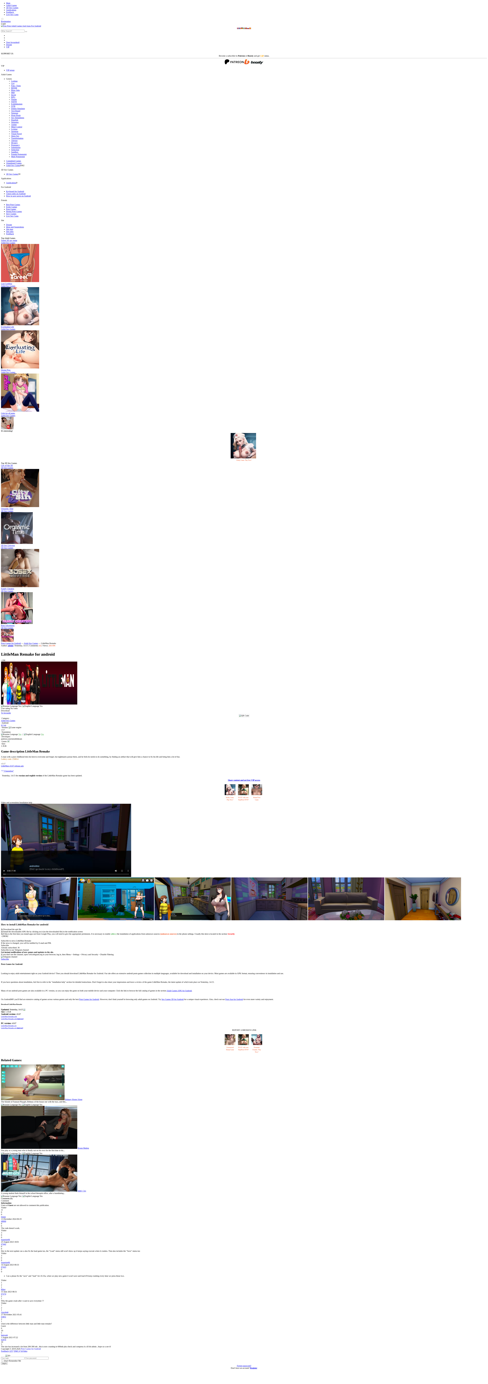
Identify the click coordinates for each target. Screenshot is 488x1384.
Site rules (9, 231)
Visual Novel (16, 134)
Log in (4, 1363)
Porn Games (11, 209)
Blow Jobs (15, 90)
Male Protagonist (18, 157)
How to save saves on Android (18, 196)
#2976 (3, 1340)
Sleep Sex (15, 136)
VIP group (10, 70)
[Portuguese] (246, 28)
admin (10, 646)
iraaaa (3, 1217)
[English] (238, 28)
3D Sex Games (12, 8)
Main (8, 3)
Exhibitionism (16, 104)
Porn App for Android (234, 999)
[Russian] (248, 28)
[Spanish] (250, 28)
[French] (240, 28)
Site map (9, 229)
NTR (13, 106)
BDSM (14, 88)
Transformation (17, 138)
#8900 (3, 1221)
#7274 (3, 1294)
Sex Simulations (17, 118)
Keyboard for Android (15, 191)
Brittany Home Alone (73, 1099)
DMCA (17, 1351)
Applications (11, 10)
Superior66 (5, 1240)
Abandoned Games (14, 163)
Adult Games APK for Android (179, 991)
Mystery (14, 143)
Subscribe (5, 959)
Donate (9, 45)
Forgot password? (244, 1366)
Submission (15, 147)
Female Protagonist (19, 154)
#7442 (3, 1244)
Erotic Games (11, 207)
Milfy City (82, 1191)
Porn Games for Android (11, 643)
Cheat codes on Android (16, 194)
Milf (13, 92)
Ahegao (14, 141)
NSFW (14, 102)
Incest (13, 95)
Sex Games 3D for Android (173, 999)
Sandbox (14, 152)
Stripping (15, 122)
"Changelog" (8, 771)
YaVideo (23, 1351)
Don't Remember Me (12, 1361)
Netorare (14, 113)
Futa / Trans (16, 86)
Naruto (14, 99)
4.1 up (3, 725)
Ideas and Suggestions (15, 227)
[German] (242, 28)
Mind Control (16, 127)
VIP (7, 47)
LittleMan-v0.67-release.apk (12, 766)
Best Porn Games (13, 205)
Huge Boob (16, 115)
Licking (14, 129)
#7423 (3, 1267)
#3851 (3, 1317)
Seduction (15, 150)
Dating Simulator (18, 108)
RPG (13, 97)
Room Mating (83, 1148)
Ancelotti (4, 1312)
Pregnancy (15, 145)
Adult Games (11, 5)
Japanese (14, 131)
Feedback (10, 12)
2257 (11, 1351)
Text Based (15, 111)
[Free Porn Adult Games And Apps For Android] (21, 26)
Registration (6, 21)
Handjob (14, 120)
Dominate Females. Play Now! (257, 1050)
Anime (14, 124)
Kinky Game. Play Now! (244, 460)
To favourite (6, 713)
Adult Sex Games (13, 165)
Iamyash (4, 1335)
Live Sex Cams (12, 14)
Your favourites (12, 42)
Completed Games (13, 161)
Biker (3, 1289)
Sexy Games (11, 214)
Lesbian (14, 81)
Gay (13, 83)
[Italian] (244, 28)
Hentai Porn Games (14, 211)
